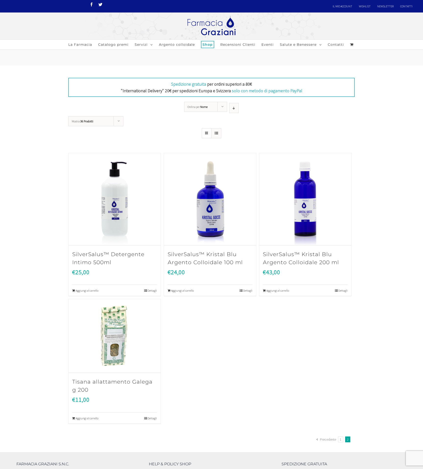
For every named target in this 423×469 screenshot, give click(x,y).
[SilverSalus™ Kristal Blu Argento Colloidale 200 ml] (305, 199)
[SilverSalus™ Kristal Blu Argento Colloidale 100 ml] (210, 199)
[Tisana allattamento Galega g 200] (115, 336)
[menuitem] (342, 6)
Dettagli (152, 290)
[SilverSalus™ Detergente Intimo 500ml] (115, 199)
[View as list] (216, 133)
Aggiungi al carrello (87, 290)
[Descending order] (234, 108)
